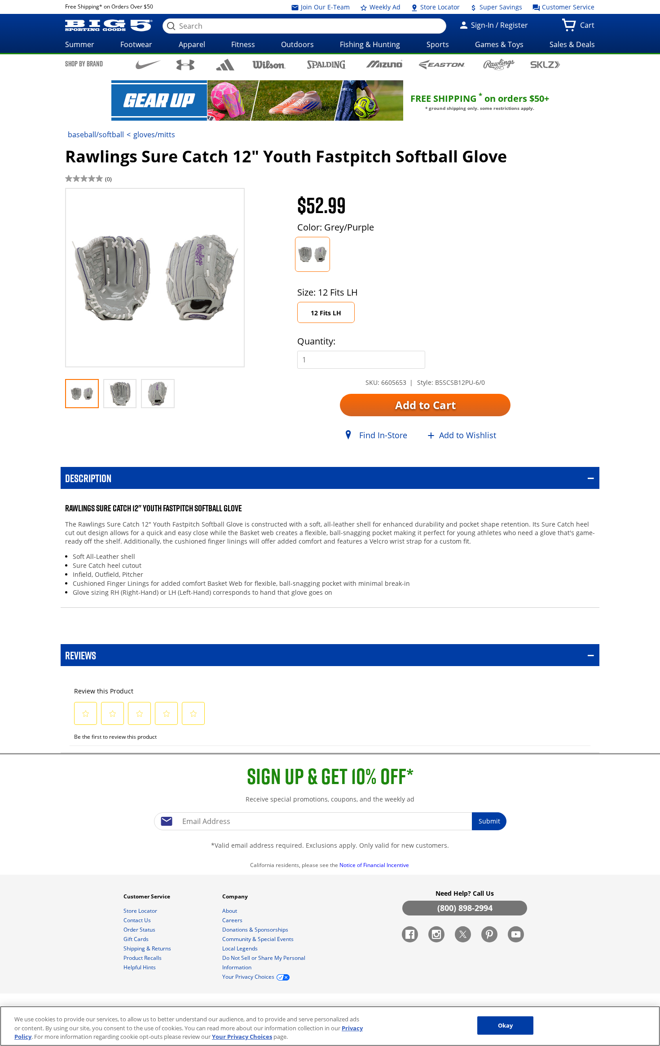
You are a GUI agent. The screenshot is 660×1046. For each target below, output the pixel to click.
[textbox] (330, 821)
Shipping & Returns (147, 948)
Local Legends (240, 948)
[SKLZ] (545, 64)
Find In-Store (383, 435)
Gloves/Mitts (154, 134)
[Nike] (148, 64)
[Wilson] (269, 64)
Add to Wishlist (467, 435)
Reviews (80, 655)
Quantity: (316, 341)
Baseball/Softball (96, 134)
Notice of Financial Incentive (374, 865)
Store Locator (439, 7)
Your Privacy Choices (242, 1037)
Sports (438, 44)
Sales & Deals (572, 44)
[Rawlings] (499, 64)
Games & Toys (499, 44)
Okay (505, 1025)
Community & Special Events (258, 939)
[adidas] (225, 64)
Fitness (243, 44)
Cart (589, 28)
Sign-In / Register (498, 25)
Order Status (140, 929)
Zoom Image (96, 201)
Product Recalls (143, 958)
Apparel (192, 44)
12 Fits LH (326, 313)
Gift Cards (136, 939)
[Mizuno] (384, 64)
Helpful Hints (140, 967)
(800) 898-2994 (465, 907)
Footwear (136, 44)
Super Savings (500, 7)
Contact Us (137, 920)
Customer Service (567, 7)
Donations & (255, 929)
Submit (489, 821)
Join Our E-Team (324, 7)
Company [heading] (235, 896)
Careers (233, 920)
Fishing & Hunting (370, 44)
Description (88, 477)
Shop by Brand (84, 63)
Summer (79, 44)
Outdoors (297, 44)
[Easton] (441, 64)
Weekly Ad (384, 7)
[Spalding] (326, 64)
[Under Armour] (185, 64)
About (230, 911)
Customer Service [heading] (147, 896)
